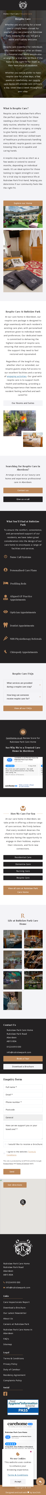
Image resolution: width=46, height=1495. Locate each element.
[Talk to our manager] (40, 1481)
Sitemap (7, 1344)
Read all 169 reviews (26, 785)
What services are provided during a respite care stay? (19, 685)
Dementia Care (23, 864)
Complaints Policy (12, 1380)
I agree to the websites (21, 1153)
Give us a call (23, 499)
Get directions (15, 1185)
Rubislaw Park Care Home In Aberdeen (17, 1331)
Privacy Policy (8, 1164)
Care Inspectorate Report (16, 1302)
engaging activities (17, 376)
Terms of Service (23, 1164)
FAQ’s (6, 1338)
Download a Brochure (23, 1066)
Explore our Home (23, 203)
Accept (18, 1481)
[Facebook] (5, 1395)
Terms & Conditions (13, 1358)
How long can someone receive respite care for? (18, 697)
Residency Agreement (14, 1375)
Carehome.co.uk (14, 738)
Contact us (23, 490)
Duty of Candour (11, 1369)
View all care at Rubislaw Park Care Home (23, 890)
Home (6, 14)
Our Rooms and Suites (23, 403)
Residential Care (23, 857)
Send (12, 1171)
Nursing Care (23, 871)
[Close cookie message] (31, 1452)
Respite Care (26, 14)
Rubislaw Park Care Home (16, 1432)
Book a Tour (23, 1058)
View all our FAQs (23, 708)
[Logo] (23, 5)
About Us (8, 1318)
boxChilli (37, 1492)
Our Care (14, 14)
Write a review (24, 785)
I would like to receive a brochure (25, 1144)
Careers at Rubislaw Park (16, 1324)
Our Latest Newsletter (14, 1313)
